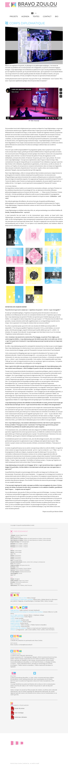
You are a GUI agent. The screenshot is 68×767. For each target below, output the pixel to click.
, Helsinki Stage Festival (18, 535)
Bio (56, 16)
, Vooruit (16, 573)
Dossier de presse (19, 709)
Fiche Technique (18, 713)
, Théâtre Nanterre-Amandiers (20, 570)
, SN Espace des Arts (20, 565)
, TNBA (14, 567)
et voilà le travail (34, 764)
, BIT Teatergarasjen (19, 542)
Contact (47, 16)
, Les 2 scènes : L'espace (19, 543)
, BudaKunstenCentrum (20, 572)
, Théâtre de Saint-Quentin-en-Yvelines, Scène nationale (30, 539)
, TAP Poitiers (15, 537)
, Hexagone (15, 579)
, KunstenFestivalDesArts (19, 582)
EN (35, 13)
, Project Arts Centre (19, 581)
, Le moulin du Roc (16, 560)
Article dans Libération (20, 717)
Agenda (25, 16)
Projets (14, 16)
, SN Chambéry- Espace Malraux (20, 569)
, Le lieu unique (15, 551)
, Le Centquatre (15, 584)
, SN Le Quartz (15, 564)
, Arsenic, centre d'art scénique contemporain (27, 562)
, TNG (13, 554)
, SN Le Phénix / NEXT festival (21, 585)
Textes (36, 16)
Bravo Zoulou (18, 764)
